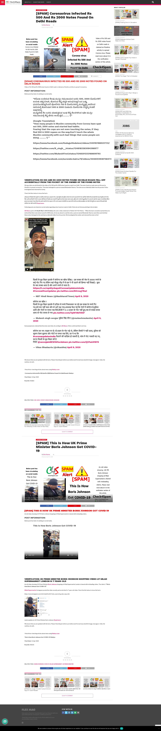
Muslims (56, 400)
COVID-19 (42, 400)
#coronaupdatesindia (44, 336)
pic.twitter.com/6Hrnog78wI (72, 291)
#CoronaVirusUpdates (44, 291)
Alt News (27, 210)
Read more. (40, 203)
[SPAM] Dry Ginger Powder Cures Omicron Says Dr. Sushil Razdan (67, 425)
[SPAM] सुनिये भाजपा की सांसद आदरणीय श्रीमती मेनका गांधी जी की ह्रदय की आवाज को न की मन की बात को (67, 689)
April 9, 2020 (81, 296)
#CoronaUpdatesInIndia (71, 288)
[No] (159, 728)
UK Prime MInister (67, 664)
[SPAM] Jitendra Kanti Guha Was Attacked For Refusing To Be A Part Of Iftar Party (37, 425)
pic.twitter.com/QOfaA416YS (84, 342)
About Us (28, 2)
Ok (121, 728)
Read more (57, 620)
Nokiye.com (55, 369)
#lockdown (62, 342)
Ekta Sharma (46, 25)
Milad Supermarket (30, 590)
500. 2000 (37, 400)
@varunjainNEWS (47, 342)
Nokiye (49, 2)
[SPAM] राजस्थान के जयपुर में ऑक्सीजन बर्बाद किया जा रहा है (96, 689)
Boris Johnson (52, 584)
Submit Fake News (38, 2)
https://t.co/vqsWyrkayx (46, 288)
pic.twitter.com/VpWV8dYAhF (69, 312)
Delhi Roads (49, 400)
